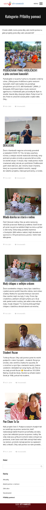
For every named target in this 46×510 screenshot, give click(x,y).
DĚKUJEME (8, 145)
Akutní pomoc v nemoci (11, 484)
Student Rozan (10, 352)
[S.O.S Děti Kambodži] (13, 3)
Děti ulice (6, 488)
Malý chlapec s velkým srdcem (18, 283)
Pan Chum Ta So (11, 421)
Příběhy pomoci (9, 497)
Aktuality (6, 480)
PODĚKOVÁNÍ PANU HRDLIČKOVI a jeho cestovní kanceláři (20, 72)
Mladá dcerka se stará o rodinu (19, 217)
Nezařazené (7, 493)
